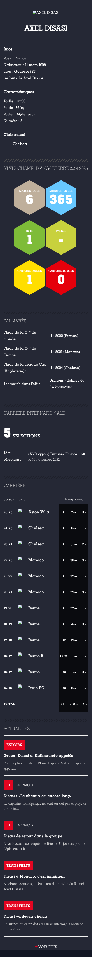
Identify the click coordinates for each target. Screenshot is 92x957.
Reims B (35, 655)
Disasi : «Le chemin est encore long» (38, 795)
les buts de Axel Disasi (23, 78)
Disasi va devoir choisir (25, 916)
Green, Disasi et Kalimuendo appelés (38, 755)
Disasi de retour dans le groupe (33, 836)
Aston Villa (38, 512)
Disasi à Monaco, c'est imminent (34, 876)
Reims (34, 607)
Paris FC (36, 687)
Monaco (36, 560)
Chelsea (20, 144)
